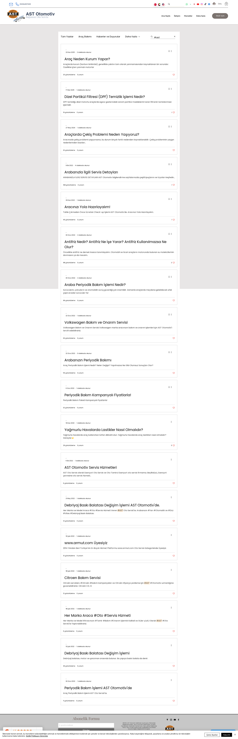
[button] (226, 4)
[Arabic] (159, 4)
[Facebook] (178, 719)
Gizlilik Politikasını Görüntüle (37, 736)
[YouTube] (175, 719)
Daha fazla (131, 36)
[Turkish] (155, 4)
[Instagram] (171, 719)
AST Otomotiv (40, 13)
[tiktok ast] (205, 4)
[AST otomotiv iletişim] (190, 4)
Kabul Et (226, 735)
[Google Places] (167, 719)
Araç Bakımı (84, 36)
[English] (163, 4)
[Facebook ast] (209, 4)
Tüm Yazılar (67, 36)
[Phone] (17, 4)
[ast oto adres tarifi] (194, 4)
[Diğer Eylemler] (172, 51)
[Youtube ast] (198, 4)
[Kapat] (235, 735)
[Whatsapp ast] (187, 4)
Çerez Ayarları (212, 735)
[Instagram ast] (201, 4)
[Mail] (11, 4)
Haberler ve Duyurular (108, 36)
